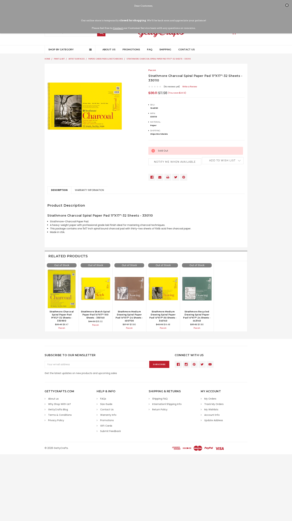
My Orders (210, 398)
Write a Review (189, 86)
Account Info (212, 415)
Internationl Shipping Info (167, 404)
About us (53, 398)
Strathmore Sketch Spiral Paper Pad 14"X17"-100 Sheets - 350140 (95, 314)
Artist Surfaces (76, 58)
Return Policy (159, 409)
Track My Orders (214, 404)
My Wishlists (211, 409)
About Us (108, 49)
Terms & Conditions (60, 415)
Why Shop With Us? (59, 404)
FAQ (149, 49)
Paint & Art (59, 58)
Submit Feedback (110, 431)
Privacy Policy (56, 420)
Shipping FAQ (160, 398)
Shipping (165, 49)
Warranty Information (89, 190)
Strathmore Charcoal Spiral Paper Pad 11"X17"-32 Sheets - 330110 (159, 58)
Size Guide (106, 404)
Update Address (213, 420)
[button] (287, 5)
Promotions (131, 49)
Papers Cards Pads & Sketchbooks (105, 58)
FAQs (103, 398)
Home (47, 58)
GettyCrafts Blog (58, 409)
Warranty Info (108, 415)
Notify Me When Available (175, 161)
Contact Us (186, 49)
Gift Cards (106, 425)
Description (59, 190)
